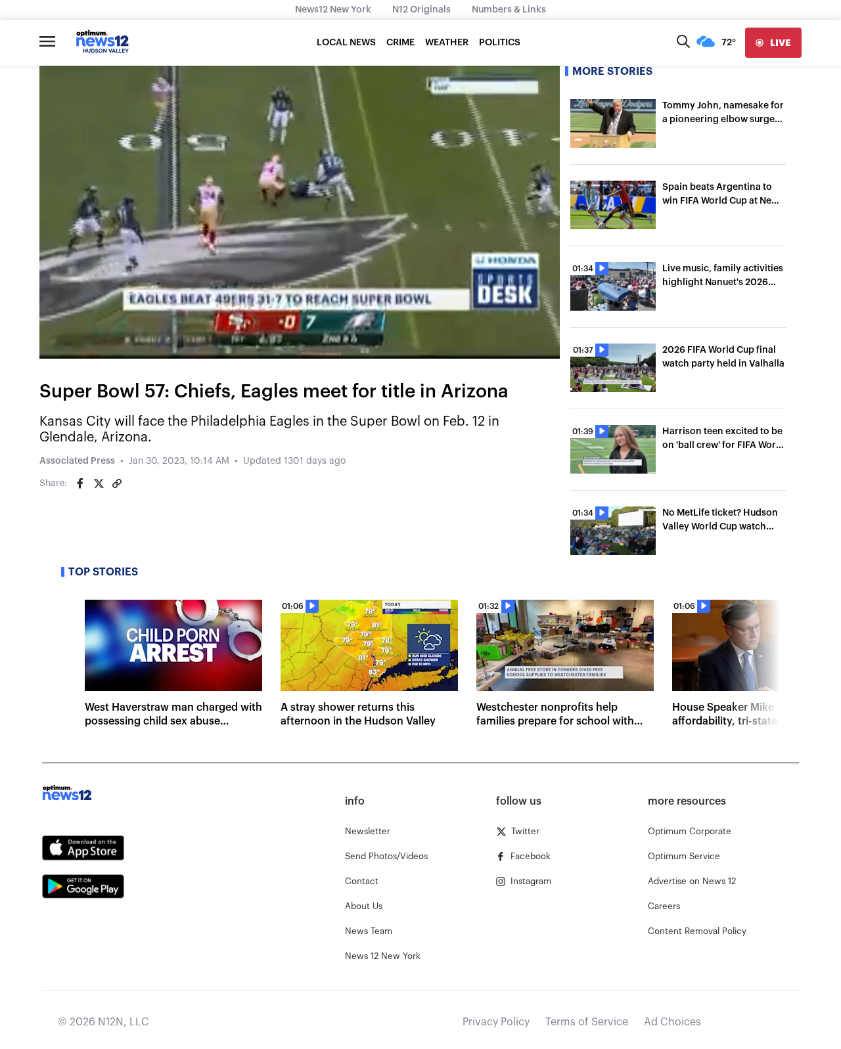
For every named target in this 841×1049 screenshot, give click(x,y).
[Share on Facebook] (80, 483)
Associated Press (77, 461)
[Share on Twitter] (98, 483)
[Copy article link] (117, 483)
